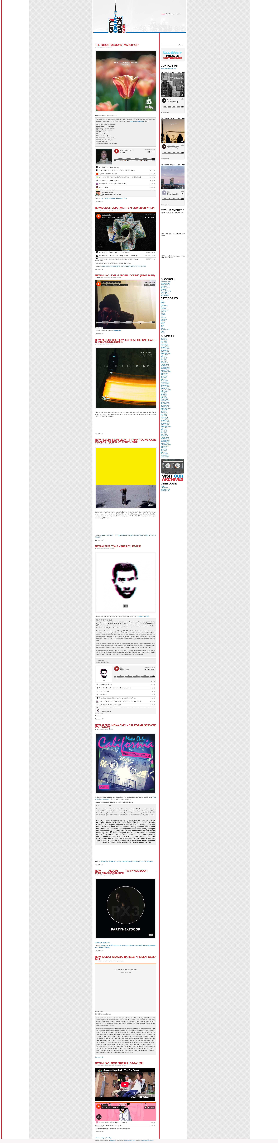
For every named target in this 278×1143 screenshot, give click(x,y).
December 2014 (165, 403)
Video (162, 331)
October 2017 (165, 352)
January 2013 (165, 438)
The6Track (164, 292)
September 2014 (166, 408)
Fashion (163, 314)
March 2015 (164, 399)
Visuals (163, 333)
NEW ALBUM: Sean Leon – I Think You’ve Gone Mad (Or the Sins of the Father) (125, 440)
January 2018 (165, 347)
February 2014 (165, 419)
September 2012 (166, 444)
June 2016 (164, 376)
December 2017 (165, 349)
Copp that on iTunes (143, 616)
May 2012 (164, 451)
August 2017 (164, 355)
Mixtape (163, 320)
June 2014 (164, 413)
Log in (162, 486)
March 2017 (164, 362)
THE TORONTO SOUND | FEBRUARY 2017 (114, 198)
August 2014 (164, 410)
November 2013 (165, 423)
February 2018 (165, 346)
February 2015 (165, 400)
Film (162, 316)
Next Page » (109, 1138)
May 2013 (164, 432)
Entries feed (164, 488)
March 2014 (164, 417)
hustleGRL (164, 286)
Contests (163, 308)
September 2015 (166, 390)
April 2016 (164, 379)
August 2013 (164, 428)
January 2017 (165, 365)
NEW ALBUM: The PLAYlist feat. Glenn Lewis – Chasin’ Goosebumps (125, 340)
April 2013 (164, 434)
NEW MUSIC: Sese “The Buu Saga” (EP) (119, 1063)
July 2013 (163, 429)
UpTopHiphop (165, 295)
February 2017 (165, 364)
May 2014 (164, 414)
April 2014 (164, 416)
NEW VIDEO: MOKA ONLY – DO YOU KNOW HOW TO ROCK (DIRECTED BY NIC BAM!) (127, 861)
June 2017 (164, 358)
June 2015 (164, 394)
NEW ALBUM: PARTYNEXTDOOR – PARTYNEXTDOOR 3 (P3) (125, 871)
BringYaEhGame (166, 282)
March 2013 (164, 435)
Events (163, 313)
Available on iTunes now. (102, 942)
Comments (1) (99, 1057)
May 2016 (164, 378)
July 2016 (163, 375)
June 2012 (164, 449)
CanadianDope (165, 283)
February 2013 (165, 437)
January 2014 (165, 420)
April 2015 (164, 397)
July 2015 (163, 393)
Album (163, 301)
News (162, 325)
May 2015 (164, 396)
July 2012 (163, 448)
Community (164, 305)
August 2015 (164, 391)
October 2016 (165, 370)
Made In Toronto (165, 288)
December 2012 (165, 440)
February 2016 (165, 382)
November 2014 (165, 405)
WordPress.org (165, 491)
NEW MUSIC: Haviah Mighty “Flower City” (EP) (124, 207)
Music (162, 323)
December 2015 (165, 385)
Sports (163, 328)
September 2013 (166, 426)
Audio (162, 304)
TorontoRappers (165, 294)
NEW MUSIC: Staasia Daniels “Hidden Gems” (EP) (125, 957)
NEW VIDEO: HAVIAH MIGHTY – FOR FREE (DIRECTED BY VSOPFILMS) (124, 266)
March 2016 (164, 381)
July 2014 (163, 411)
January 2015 (165, 402)
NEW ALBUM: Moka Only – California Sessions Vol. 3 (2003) (125, 726)
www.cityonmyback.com (137, 121)
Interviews (164, 319)
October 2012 (165, 443)
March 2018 (164, 344)
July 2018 (163, 338)
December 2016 (165, 367)
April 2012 (164, 452)
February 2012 (165, 455)
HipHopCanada (165, 285)
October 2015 (165, 388)
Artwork (163, 302)
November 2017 (165, 350)
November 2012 (165, 441)
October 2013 (165, 425)
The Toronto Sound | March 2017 (117, 44)
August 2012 (164, 446)
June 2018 (164, 340)
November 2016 (165, 368)
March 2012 (164, 454)
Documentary (165, 310)
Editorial (163, 311)
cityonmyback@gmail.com (168, 68)
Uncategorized (165, 330)
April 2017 (164, 361)
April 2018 (164, 343)
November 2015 (165, 387)
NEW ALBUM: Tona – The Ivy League (118, 546)
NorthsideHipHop (166, 291)
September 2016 (166, 371)
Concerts (163, 307)
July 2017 (163, 356)
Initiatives (163, 317)
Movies (163, 322)
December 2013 (165, 422)
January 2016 (165, 384)
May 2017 (164, 359)
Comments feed (165, 489)
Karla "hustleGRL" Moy (129, 1140)
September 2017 (166, 353)
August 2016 (164, 373)
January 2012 (165, 457)
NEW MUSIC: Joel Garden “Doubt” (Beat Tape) (125, 275)
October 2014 (165, 406)
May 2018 (164, 341)
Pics (162, 327)
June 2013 (164, 431)
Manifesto (163, 289)
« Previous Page (100, 1138)
